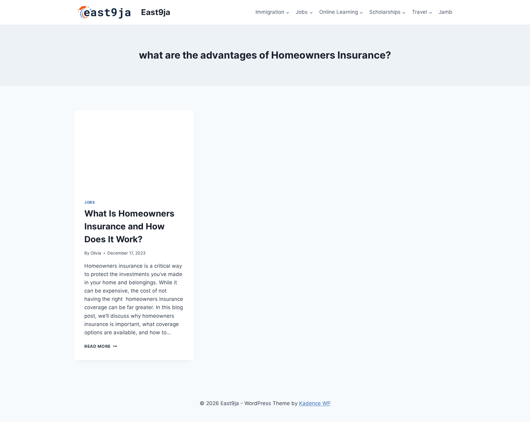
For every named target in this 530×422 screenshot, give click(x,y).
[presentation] (134, 150)
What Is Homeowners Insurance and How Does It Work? (129, 226)
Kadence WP (315, 403)
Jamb (445, 12)
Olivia (95, 253)
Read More (100, 346)
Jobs (89, 202)
